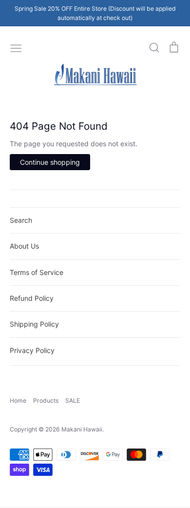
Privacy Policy (32, 350)
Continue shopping (50, 162)
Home (18, 400)
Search (21, 220)
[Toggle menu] (16, 47)
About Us (24, 246)
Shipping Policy (34, 324)
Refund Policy (32, 298)
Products (45, 400)
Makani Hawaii (81, 429)
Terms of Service (36, 272)
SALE (72, 400)
